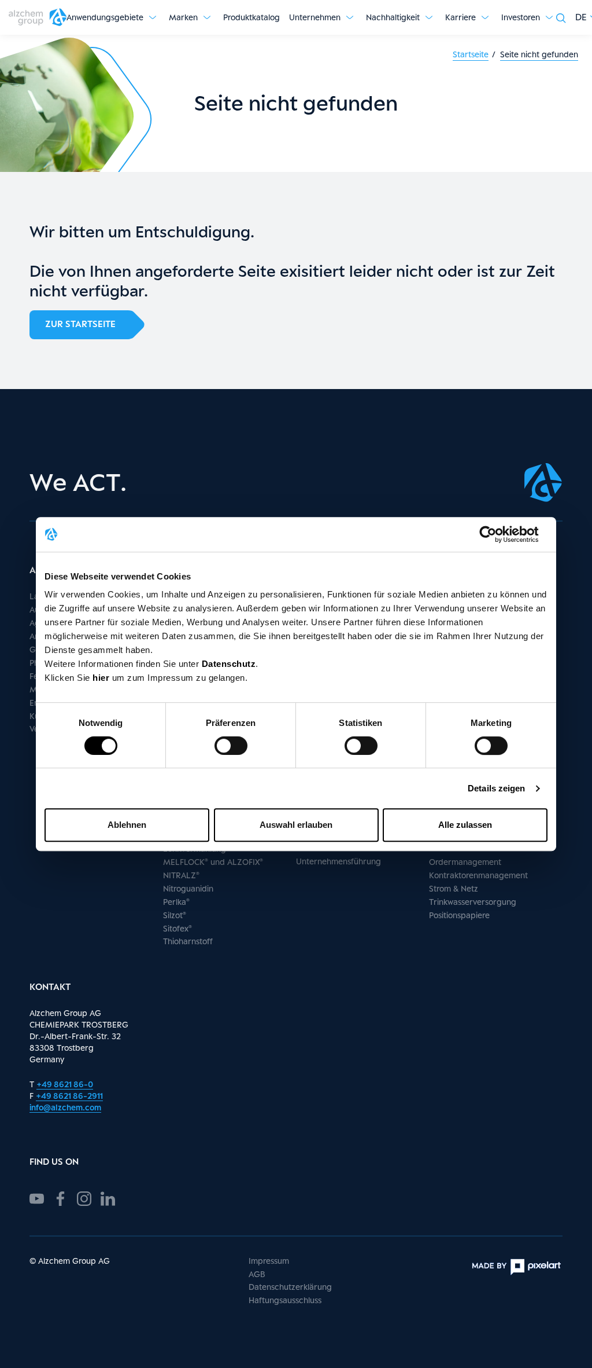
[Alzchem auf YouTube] (36, 1197)
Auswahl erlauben (296, 825)
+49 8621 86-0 (64, 1084)
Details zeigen (496, 788)
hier (102, 678)
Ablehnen (127, 825)
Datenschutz (229, 664)
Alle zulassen (465, 825)
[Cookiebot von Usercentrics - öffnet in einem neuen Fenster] (496, 534)
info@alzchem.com (65, 1107)
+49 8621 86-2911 (69, 1096)
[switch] (230, 745)
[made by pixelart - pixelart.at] (516, 1267)
